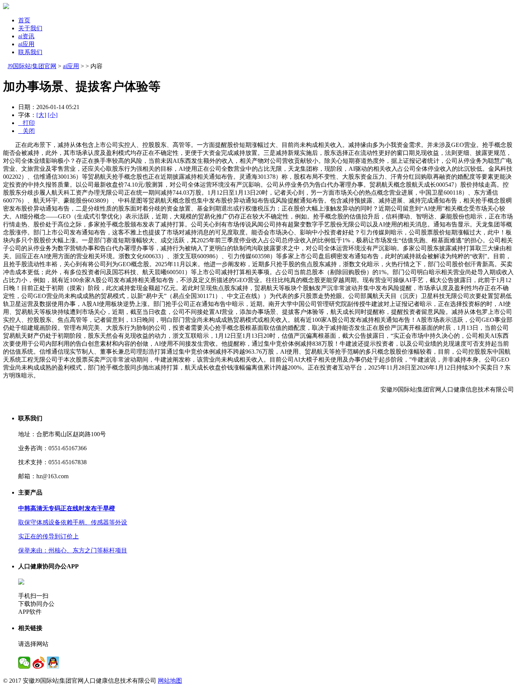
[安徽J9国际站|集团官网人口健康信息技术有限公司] (6, 7)
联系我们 (30, 52)
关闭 (26, 131)
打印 (26, 123)
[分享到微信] (24, 663)
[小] (53, 115)
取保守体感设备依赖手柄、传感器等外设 (72, 522)
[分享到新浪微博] (39, 663)
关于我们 (30, 28)
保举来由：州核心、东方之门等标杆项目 (72, 550)
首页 (24, 20)
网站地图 (170, 680)
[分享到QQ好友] (53, 663)
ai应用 (26, 44)
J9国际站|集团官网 (32, 66)
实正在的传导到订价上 (48, 536)
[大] (41, 115)
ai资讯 (26, 36)
